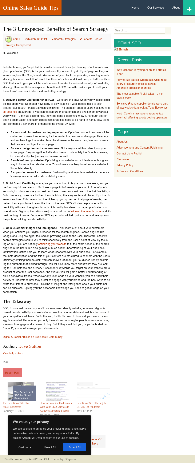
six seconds (10, 112)
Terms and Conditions (130, 171)
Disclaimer (123, 159)
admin (17, 39)
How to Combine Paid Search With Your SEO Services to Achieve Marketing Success (56, 407)
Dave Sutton (29, 346)
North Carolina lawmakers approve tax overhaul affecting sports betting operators (142, 115)
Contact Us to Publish (129, 153)
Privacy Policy (125, 165)
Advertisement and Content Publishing (140, 147)
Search (98, 39)
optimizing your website (52, 244)
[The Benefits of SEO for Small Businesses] (19, 391)
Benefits (87, 39)
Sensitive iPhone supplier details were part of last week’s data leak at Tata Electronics (142, 105)
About (176, 7)
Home (135, 7)
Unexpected (23, 45)
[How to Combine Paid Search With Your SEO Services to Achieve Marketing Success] (56, 391)
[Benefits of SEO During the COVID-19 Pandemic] (93, 391)
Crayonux (70, 459)
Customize (24, 447)
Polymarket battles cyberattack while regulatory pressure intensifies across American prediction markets (142, 84)
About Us (122, 141)
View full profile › (13, 353)
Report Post (12, 372)
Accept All (75, 447)
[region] (49, 435)
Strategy (10, 45)
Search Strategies (65, 39)
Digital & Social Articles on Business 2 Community (32, 337)
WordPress (35, 459)
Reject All (50, 447)
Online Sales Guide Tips (31, 8)
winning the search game (86, 211)
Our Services (155, 7)
